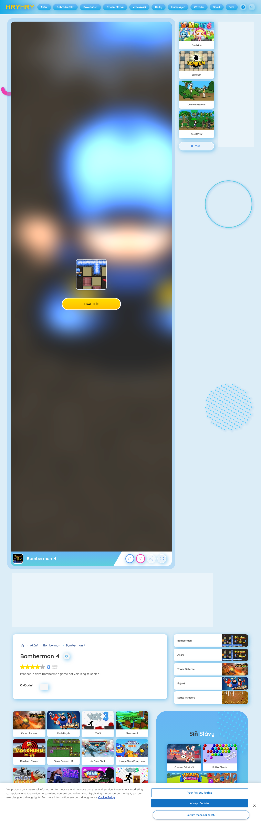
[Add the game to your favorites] (66, 656)
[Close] (254, 805)
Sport (216, 7)
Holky (158, 7)
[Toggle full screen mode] (161, 558)
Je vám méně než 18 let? (201, 814)
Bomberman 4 (75, 645)
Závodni (199, 7)
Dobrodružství (65, 7)
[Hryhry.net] (22, 645)
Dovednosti (90, 7)
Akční (44, 7)
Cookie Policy (106, 797)
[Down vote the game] (140, 558)
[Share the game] (151, 558)
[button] (243, 7)
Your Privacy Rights (199, 792)
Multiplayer (178, 7)
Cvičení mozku (115, 7)
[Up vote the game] (129, 558)
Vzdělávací (139, 7)
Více (231, 7)
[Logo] (20, 7)
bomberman (51, 645)
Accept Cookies (199, 803)
